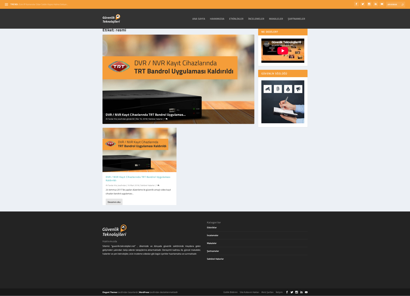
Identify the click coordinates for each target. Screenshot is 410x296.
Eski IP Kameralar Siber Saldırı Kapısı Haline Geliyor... (43, 4)
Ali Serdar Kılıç (111, 118)
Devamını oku (114, 202)
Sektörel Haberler (156, 118)
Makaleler (276, 19)
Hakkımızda (217, 19)
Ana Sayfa (198, 19)
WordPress (144, 292)
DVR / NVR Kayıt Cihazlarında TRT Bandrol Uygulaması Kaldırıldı (138, 178)
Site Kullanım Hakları (249, 292)
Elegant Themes (109, 292)
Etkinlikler (236, 19)
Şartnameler (296, 19)
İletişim (279, 292)
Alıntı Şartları (267, 292)
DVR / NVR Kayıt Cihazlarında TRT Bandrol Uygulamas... (146, 114)
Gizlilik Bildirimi (230, 292)
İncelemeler (256, 19)
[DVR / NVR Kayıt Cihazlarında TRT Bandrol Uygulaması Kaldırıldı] (139, 150)
